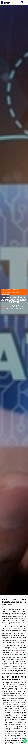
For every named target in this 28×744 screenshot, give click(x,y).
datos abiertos (21, 608)
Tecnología (5, 294)
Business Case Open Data (9, 307)
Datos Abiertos (6, 290)
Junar (16, 652)
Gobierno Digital (14, 308)
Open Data (15, 290)
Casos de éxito (19, 307)
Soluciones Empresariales (10, 292)
